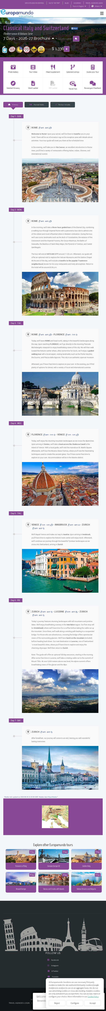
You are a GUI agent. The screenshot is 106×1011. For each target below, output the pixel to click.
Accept (93, 1003)
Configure (75, 1003)
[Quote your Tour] (66, 49)
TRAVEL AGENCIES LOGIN (94, 3)
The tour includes (64, 105)
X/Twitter (54, 971)
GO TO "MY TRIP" (54, 3)
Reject (57, 1003)
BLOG (67, 3)
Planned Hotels (38, 105)
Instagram (55, 965)
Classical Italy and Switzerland (36, 28)
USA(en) (97, 6)
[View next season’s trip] (53, 39)
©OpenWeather (52, 797)
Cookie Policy (93, 996)
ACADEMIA (77, 3)
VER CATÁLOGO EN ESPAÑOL (34, 3)
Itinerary (15, 105)
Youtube (55, 977)
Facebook (55, 960)
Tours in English (78, 6)
